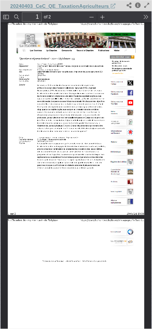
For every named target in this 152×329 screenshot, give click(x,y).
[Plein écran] (147, 6)
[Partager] (129, 6)
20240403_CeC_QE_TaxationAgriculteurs (60, 6)
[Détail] (138, 6)
